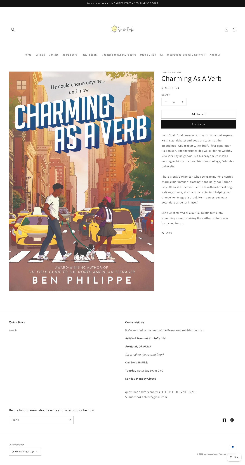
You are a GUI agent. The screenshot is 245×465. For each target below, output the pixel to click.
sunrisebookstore (211, 454)
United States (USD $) (23, 451)
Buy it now (199, 124)
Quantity (165, 94)
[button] (13, 30)
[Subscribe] (70, 420)
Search (13, 330)
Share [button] (169, 232)
